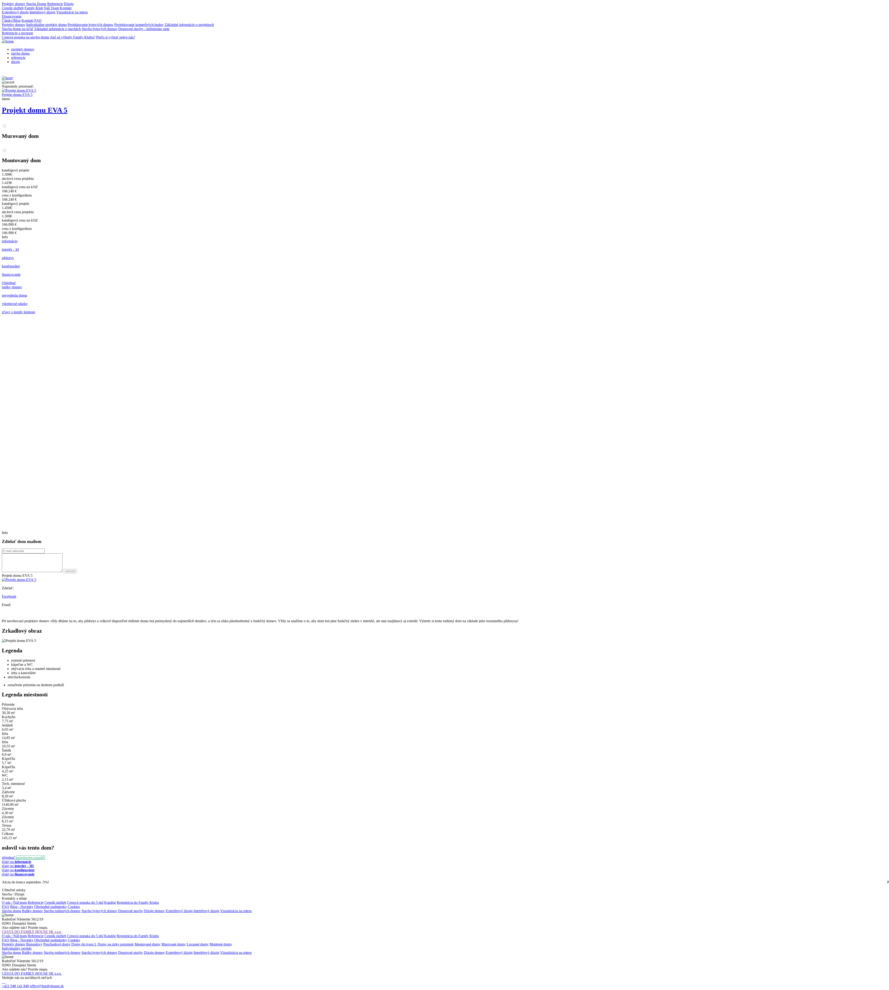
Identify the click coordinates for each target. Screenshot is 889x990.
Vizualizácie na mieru (72, 12)
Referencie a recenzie (17, 33)
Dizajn (69, 4)
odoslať (70, 571)
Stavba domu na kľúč (17, 29)
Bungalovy (34, 944)
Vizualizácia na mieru (236, 911)
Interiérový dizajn (42, 12)
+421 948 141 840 (15, 986)
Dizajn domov (154, 911)
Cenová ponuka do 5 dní (85, 902)
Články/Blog (11, 20)
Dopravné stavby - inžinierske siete (143, 29)
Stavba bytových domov (99, 29)
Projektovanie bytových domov (90, 25)
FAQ (38, 20)
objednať (9, 858)
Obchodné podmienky (50, 907)
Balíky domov (32, 911)
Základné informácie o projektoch (189, 25)
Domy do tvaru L (84, 944)
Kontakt (66, 8)
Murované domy (173, 944)
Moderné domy (221, 944)
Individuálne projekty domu (46, 25)
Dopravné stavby (130, 911)
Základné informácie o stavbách (57, 29)
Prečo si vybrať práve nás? (115, 37)
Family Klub (34, 8)
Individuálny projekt (16, 948)
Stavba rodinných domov (62, 911)
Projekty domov (13, 4)
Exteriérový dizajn (15, 12)
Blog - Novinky (21, 907)
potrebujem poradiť (30, 858)
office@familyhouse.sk (47, 986)
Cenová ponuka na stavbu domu (25, 37)
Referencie (55, 4)
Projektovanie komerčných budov (139, 25)
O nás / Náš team (14, 902)
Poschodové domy (56, 944)
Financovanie (12, 16)
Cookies (74, 907)
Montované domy (147, 944)
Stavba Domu (36, 4)
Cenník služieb (13, 8)
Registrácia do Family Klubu (138, 902)
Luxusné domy (198, 944)
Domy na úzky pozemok (115, 944)
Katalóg (110, 902)
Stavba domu (11, 911)
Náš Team (51, 8)
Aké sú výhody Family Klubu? (72, 37)
